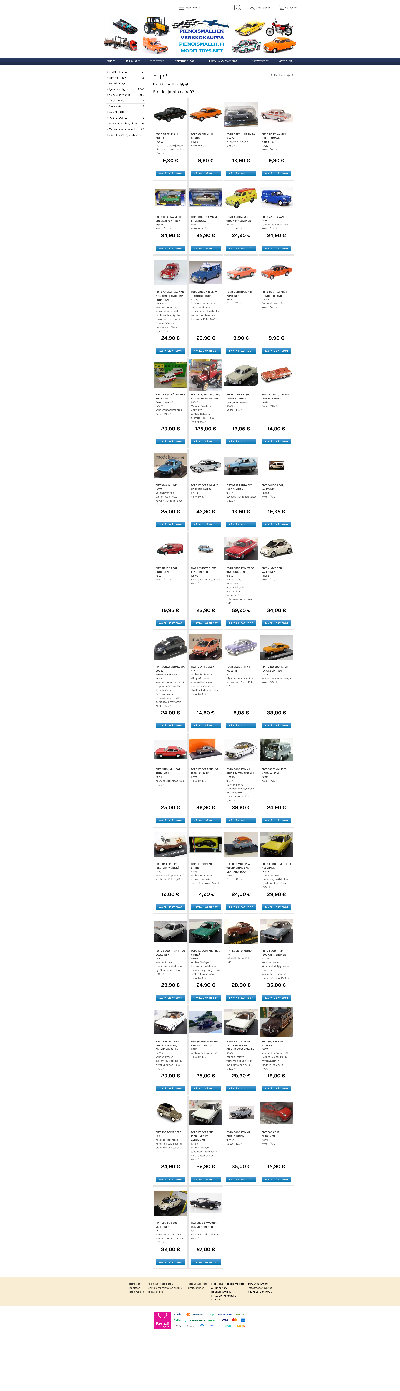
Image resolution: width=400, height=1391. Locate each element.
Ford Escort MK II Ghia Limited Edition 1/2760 (240, 773)
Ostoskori (286, 61)
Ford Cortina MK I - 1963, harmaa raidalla (275, 138)
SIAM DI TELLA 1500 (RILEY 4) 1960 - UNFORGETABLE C (238, 398)
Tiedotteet (157, 61)
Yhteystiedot (260, 61)
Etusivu (111, 61)
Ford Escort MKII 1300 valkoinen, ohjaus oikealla (167, 1045)
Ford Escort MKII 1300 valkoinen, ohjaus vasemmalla (240, 1045)
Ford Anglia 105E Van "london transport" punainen (170, 295)
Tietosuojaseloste (197, 1283)
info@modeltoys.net (260, 1287)
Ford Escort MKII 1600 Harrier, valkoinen (202, 1136)
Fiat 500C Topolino (239, 950)
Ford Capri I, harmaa (240, 134)
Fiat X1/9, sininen (167, 485)
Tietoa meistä (136, 1291)
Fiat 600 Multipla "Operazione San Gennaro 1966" (238, 868)
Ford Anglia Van (273, 217)
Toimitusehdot (184, 61)
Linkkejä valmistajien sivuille (165, 1287)
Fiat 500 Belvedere (168, 1132)
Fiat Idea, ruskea (202, 666)
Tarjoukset (133, 61)
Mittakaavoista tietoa (223, 61)
